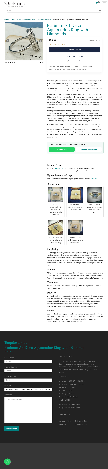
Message (8, 395)
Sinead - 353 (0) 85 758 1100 (73, 384)
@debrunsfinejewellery (71, 404)
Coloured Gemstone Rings (26, 20)
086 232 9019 (67, 391)
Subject (7, 385)
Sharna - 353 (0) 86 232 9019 (73, 381)
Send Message (11, 428)
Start (40, 62)
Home (6, 20)
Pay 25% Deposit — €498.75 (74, 56)
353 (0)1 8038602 (68, 394)
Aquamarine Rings (44, 20)
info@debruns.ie (68, 387)
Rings (13, 20)
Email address (10, 376)
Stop (42, 62)
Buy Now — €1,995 (74, 50)
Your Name (9, 358)
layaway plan (60, 168)
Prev (7, 41)
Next (40, 41)
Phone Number (11, 367)
